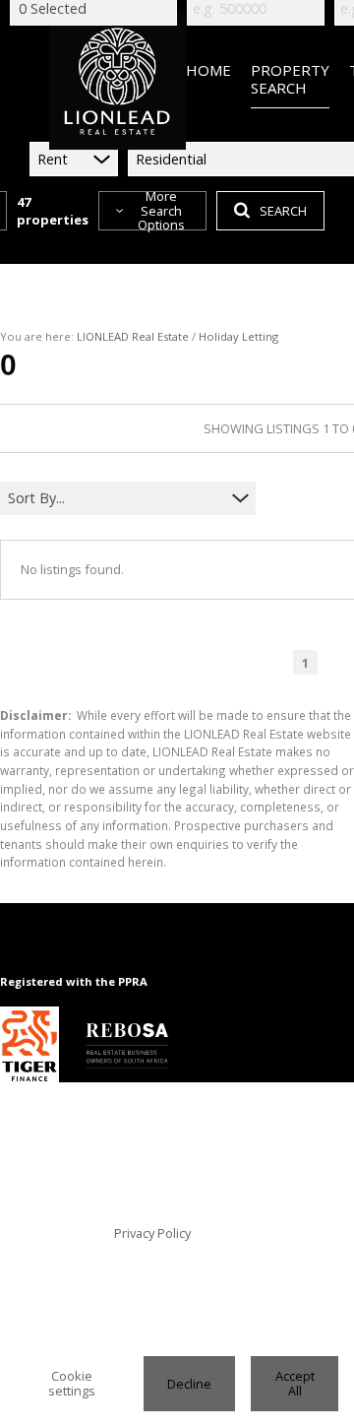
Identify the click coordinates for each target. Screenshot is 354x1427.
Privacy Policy (152, 1233)
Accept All (295, 1383)
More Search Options (161, 210)
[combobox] (115, 498)
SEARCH (283, 211)
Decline (189, 1384)
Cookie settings (71, 1383)
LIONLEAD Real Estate (133, 336)
